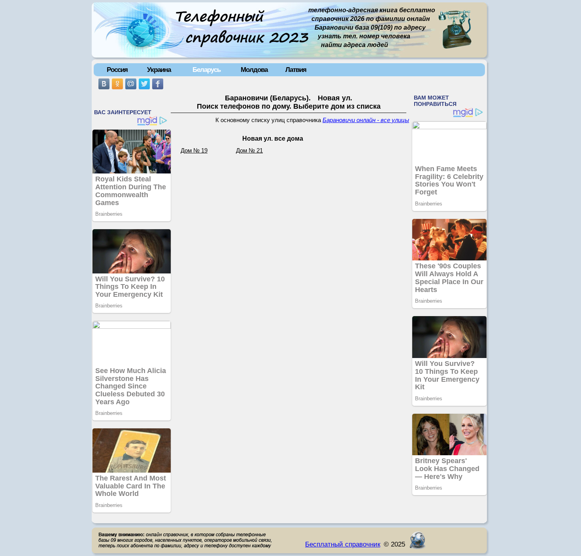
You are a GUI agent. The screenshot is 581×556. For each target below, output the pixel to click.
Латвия (295, 70)
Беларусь (206, 70)
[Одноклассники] (117, 83)
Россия (117, 70)
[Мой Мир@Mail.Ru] (130, 83)
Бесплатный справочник (342, 544)
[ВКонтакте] (103, 83)
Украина (159, 70)
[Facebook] (157, 83)
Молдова (254, 70)
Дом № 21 (249, 150)
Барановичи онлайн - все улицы (366, 120)
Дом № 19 (194, 150)
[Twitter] (144, 83)
